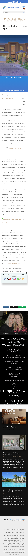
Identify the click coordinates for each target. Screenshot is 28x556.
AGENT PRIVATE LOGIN (14, 554)
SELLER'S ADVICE (17, 456)
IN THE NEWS (12, 19)
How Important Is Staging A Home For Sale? (12, 454)
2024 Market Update (9, 427)
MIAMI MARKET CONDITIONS (11, 20)
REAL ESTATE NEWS (16, 21)
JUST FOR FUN (21, 19)
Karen (6, 429)
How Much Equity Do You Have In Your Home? (13, 491)
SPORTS (5, 23)
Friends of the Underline (14, 263)
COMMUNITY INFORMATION (10, 18)
